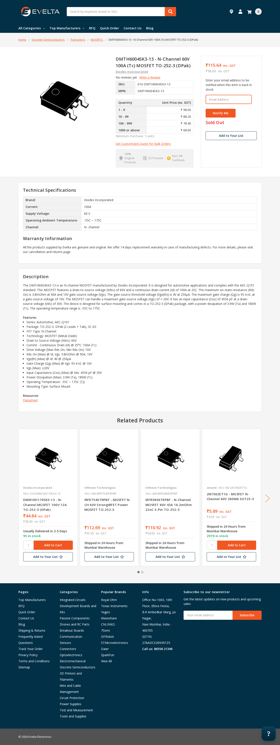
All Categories (29, 28)
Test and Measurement (76, 710)
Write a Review (149, 77)
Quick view (48, 458)
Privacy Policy (28, 655)
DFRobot (107, 636)
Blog (150, 28)
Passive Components (75, 618)
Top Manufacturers (64, 28)
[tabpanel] (47, 497)
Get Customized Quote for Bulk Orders (143, 144)
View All (106, 661)
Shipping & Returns (31, 630)
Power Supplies (70, 704)
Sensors (65, 643)
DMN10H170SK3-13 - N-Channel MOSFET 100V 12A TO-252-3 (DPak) (45, 504)
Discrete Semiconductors (77, 667)
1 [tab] (138, 572)
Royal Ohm (109, 600)
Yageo (105, 612)
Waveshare (109, 618)
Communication (71, 636)
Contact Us (133, 28)
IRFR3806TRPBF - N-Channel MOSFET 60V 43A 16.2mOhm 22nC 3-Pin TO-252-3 (168, 504)
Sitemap (24, 667)
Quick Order (109, 28)
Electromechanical (73, 661)
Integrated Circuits (73, 600)
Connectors (68, 649)
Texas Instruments (114, 606)
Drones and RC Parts (74, 624)
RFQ (92, 28)
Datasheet (30, 400)
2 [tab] (142, 572)
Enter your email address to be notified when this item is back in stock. (229, 84)
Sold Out (215, 122)
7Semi (105, 630)
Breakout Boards (72, 630)
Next (267, 498)
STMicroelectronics (114, 643)
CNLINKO (108, 624)
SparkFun (107, 655)
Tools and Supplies (73, 716)
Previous (12, 498)
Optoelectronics (71, 655)
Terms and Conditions (34, 661)
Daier (105, 649)
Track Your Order (30, 649)
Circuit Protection (72, 698)
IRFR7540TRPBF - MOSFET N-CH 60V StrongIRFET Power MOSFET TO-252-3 (107, 504)
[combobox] (121, 11)
